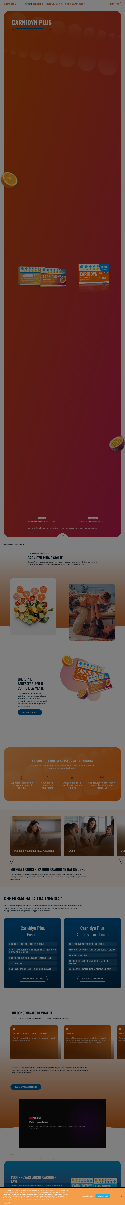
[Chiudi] (122, 1196)
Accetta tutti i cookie (102, 1196)
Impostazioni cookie (87, 1196)
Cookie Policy (7, 1203)
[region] (62, 1196)
